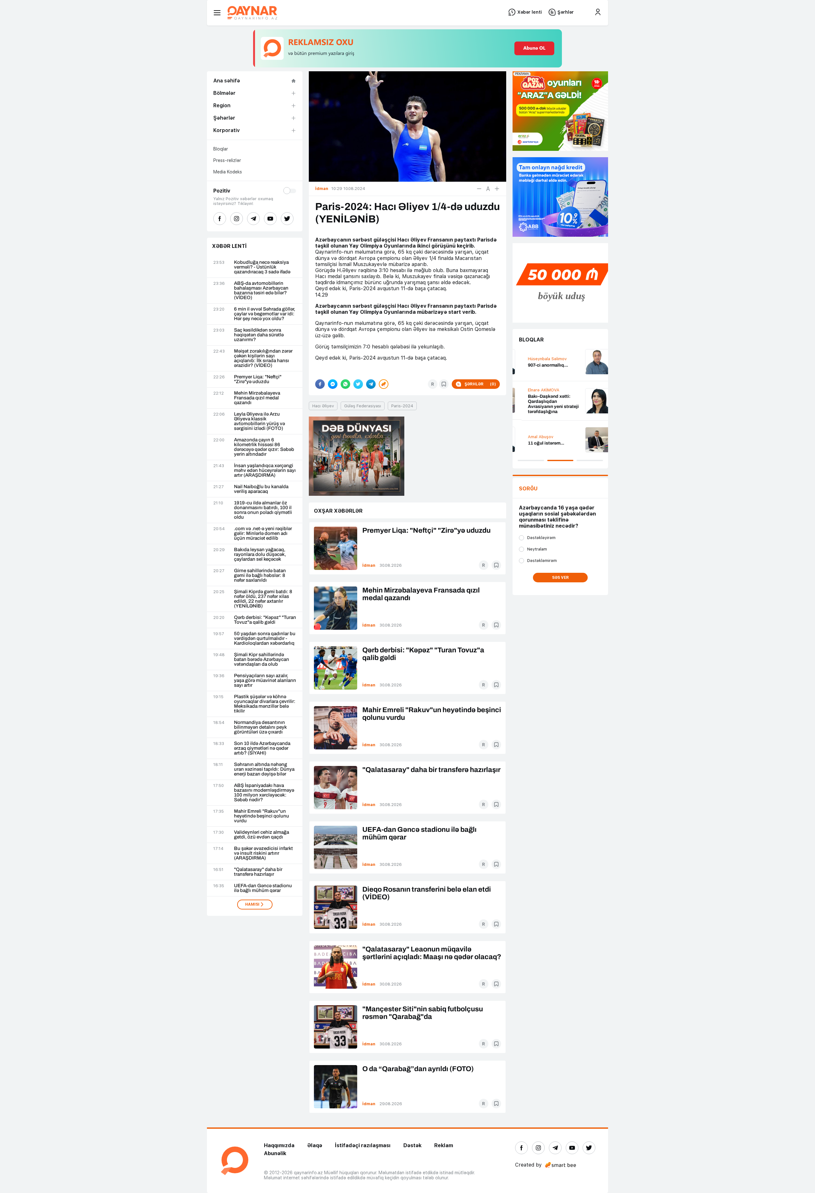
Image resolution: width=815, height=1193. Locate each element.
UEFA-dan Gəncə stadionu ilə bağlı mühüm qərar (263, 888)
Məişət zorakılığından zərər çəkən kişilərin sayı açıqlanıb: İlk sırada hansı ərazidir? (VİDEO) (263, 358)
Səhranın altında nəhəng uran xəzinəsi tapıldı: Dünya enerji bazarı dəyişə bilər (264, 769)
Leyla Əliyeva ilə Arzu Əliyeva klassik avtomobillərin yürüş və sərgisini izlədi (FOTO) (259, 421)
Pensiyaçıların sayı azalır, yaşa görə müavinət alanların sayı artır (265, 680)
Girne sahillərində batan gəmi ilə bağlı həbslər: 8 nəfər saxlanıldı (260, 575)
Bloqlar (220, 148)
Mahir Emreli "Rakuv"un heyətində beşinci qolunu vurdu (261, 816)
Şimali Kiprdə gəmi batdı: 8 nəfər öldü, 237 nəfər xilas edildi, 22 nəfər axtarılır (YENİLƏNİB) (263, 598)
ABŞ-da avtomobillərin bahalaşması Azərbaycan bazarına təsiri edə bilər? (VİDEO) (261, 290)
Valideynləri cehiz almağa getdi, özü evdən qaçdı (261, 834)
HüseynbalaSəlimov (538, 358)
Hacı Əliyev (323, 406)
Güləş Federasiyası (362, 406)
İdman (368, 565)
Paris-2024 (402, 406)
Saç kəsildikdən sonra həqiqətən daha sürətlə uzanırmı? (259, 335)
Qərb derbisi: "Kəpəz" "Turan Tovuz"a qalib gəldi (265, 620)
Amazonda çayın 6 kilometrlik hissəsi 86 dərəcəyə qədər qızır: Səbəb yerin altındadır (264, 447)
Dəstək (412, 1145)
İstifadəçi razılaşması (363, 1145)
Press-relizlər (227, 160)
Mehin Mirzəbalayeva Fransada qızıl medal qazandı (257, 398)
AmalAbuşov (531, 436)
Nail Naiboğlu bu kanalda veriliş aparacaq (261, 489)
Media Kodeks (227, 171)
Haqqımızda (279, 1145)
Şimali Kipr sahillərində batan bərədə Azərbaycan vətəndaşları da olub (261, 659)
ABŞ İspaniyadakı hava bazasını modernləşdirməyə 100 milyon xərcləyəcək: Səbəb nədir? (264, 792)
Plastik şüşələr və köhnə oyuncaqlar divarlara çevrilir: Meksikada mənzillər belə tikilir (264, 703)
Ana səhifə (226, 81)
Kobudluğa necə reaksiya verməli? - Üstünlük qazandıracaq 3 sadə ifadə (262, 267)
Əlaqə (314, 1145)
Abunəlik (275, 1153)
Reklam (443, 1145)
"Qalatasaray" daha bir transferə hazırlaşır (258, 872)
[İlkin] (488, 189)
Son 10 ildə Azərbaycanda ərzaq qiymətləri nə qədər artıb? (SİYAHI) (262, 748)
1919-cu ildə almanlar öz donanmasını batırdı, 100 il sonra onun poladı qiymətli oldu (263, 510)
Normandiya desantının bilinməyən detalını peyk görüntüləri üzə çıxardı (260, 727)
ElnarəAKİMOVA (534, 390)
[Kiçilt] (479, 189)
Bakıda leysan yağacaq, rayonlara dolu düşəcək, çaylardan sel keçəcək (260, 554)
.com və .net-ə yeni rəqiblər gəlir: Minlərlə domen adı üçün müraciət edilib (263, 533)
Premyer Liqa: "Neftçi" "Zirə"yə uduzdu (257, 379)
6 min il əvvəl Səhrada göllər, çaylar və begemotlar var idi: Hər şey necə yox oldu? (264, 314)
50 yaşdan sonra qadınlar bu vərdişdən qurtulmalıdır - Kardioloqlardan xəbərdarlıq (264, 638)
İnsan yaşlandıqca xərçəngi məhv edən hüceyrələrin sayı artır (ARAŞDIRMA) (265, 470)
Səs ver (560, 577)
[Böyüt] (497, 189)
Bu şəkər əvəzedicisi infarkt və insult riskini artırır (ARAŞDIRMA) (263, 853)
